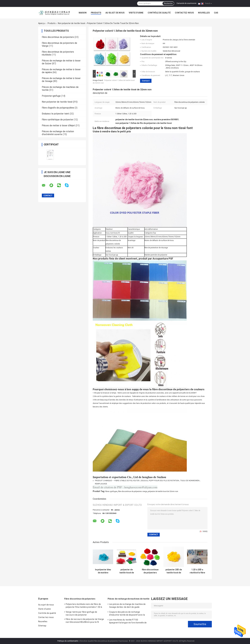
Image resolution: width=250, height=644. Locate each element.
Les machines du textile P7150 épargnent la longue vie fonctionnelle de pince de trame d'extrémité (128, 622)
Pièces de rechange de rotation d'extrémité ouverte (58, 133)
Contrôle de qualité (159, 13)
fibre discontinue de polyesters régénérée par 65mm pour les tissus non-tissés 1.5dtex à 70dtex (150, 571)
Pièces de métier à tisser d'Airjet (58, 125)
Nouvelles (204, 13)
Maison (83, 13)
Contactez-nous (184, 13)
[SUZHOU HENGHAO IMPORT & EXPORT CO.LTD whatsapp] (53, 185)
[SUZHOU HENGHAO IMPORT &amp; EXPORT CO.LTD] (54, 12)
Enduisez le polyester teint (55, 113)
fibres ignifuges (111, 491)
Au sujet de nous (114, 13)
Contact (146, 81)
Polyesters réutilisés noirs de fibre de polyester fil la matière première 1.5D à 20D (84, 606)
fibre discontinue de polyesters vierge (132, 491)
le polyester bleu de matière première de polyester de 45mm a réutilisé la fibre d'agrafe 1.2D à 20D (103, 571)
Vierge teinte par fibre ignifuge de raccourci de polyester (81, 613)
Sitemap (42, 625)
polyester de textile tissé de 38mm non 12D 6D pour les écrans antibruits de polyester (126, 571)
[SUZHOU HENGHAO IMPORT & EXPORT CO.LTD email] (45, 185)
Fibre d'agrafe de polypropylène (58, 107)
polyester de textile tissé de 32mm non (163, 491)
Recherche (168, 3)
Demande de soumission (186, 3)
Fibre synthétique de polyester (57, 119)
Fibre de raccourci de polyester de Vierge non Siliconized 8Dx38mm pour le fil (85, 620)
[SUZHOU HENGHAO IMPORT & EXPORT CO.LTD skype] (68, 185)
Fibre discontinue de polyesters (58, 37)
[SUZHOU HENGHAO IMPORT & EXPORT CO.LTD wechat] (60, 185)
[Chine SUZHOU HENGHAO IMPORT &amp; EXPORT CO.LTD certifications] (50, 154)
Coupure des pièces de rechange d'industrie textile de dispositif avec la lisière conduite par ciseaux (127, 614)
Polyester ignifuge (51, 95)
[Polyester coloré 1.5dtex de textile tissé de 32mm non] (113, 52)
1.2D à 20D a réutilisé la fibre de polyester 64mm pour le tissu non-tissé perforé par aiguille (197, 571)
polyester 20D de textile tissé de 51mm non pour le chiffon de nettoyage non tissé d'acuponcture (173, 571)
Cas (216, 13)
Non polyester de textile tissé (71, 23)
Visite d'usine (136, 13)
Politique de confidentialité (67, 641)
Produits (96, 13)
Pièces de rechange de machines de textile (128, 599)
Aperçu (41, 23)
